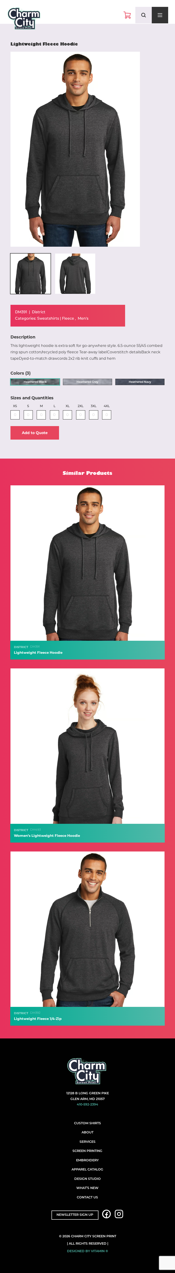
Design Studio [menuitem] (87, 1179)
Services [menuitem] (87, 1142)
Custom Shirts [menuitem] (87, 1123)
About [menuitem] (87, 1132)
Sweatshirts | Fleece (55, 319)
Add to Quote (35, 433)
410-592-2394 (87, 1104)
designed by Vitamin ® (87, 1251)
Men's (83, 319)
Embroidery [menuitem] (87, 1160)
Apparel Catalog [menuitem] (87, 1169)
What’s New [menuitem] (87, 1188)
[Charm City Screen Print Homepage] (24, 19)
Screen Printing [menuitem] (87, 1151)
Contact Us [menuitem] (87, 1197)
